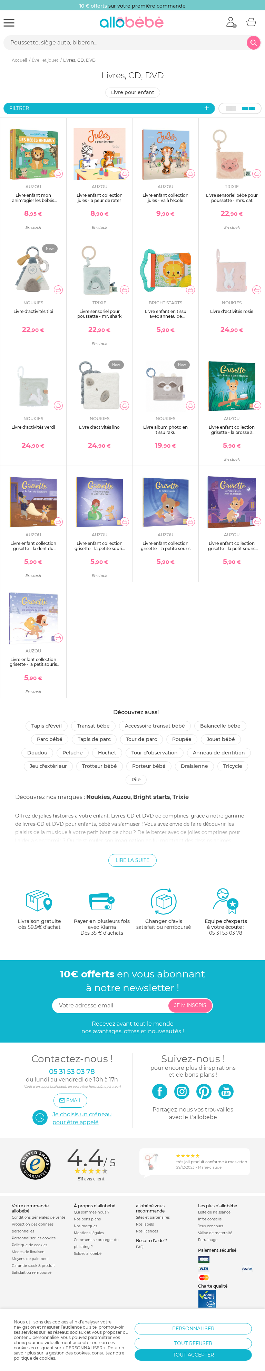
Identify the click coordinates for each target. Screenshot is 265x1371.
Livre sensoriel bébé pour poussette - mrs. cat (232, 198)
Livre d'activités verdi (33, 427)
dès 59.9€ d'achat (39, 924)
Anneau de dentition (219, 753)
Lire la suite (132, 860)
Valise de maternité (215, 1233)
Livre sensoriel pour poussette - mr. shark (99, 314)
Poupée (182, 739)
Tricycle (232, 766)
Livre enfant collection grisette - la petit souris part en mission (231, 548)
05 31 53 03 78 (225, 933)
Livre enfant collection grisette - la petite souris (165, 546)
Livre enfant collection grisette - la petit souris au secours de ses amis (33, 664)
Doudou (37, 753)
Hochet (107, 753)
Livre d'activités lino (99, 427)
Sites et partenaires (153, 1217)
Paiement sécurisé (217, 1250)
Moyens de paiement (30, 1259)
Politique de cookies (29, 1245)
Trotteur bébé (99, 766)
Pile (136, 779)
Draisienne (194, 766)
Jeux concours (210, 1226)
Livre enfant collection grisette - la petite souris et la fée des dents (99, 548)
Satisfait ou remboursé (31, 1272)
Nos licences (147, 1231)
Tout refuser (193, 1343)
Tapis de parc (94, 739)
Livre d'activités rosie (231, 311)
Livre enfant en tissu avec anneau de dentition (165, 316)
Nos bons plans (87, 1219)
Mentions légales (89, 1233)
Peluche (72, 753)
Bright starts (151, 797)
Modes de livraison (28, 1252)
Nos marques (85, 1226)
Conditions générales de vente (38, 1217)
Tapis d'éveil (46, 726)
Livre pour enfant (132, 92)
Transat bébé (93, 726)
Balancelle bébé (220, 726)
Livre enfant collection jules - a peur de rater (99, 198)
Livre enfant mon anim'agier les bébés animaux (33, 200)
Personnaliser (193, 1329)
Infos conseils (210, 1219)
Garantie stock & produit (33, 1265)
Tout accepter (193, 1355)
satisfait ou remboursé (163, 924)
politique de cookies (34, 1358)
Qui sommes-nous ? (91, 1212)
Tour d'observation (154, 753)
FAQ (139, 1247)
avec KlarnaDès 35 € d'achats (102, 927)
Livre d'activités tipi (33, 311)
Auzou (121, 797)
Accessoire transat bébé (155, 726)
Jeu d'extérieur (48, 766)
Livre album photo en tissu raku (165, 430)
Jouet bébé (221, 739)
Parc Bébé (49, 739)
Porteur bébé (149, 766)
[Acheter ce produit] (58, 173)
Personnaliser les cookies (34, 1238)
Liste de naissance (214, 1212)
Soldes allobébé (87, 1253)
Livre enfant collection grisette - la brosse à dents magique (232, 432)
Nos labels (145, 1224)
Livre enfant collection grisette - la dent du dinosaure (33, 548)
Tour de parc (141, 739)
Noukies (98, 797)
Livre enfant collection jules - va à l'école (165, 198)
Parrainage (207, 1240)
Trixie (181, 797)
